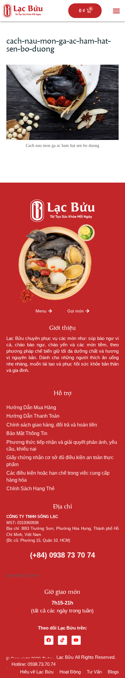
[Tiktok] (62, 640)
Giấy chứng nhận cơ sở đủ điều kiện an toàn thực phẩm (59, 461)
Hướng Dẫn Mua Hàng (31, 407)
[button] (116, 10)
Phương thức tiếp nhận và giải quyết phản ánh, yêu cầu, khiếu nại (61, 445)
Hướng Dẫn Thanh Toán (32, 416)
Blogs (113, 671)
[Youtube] (76, 640)
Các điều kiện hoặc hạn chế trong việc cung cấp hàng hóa (58, 476)
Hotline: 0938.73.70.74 (34, 664)
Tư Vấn (94, 671)
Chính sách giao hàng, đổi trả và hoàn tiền (51, 424)
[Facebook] (48, 640)
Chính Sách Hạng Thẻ (30, 488)
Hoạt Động (70, 671)
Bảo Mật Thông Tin (26, 433)
